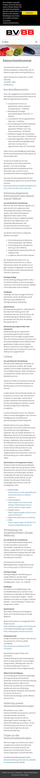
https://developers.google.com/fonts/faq (18, 626)
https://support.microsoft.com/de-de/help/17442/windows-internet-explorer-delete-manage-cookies (20, 504)
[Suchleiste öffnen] (36, 42)
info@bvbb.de (8, 85)
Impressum (18, 772)
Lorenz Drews (24, 775)
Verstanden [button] (29, 13)
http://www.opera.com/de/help (24, 517)
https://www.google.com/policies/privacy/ (18, 567)
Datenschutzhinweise (30, 772)
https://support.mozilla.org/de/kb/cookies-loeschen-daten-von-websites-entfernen (22, 494)
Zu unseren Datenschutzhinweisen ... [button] (11, 22)
